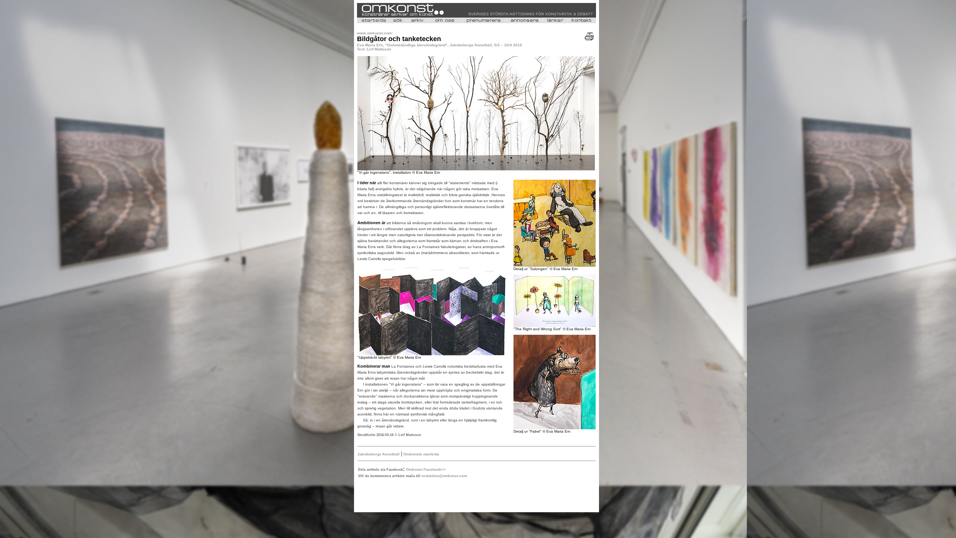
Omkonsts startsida (420, 454)
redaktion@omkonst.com (444, 476)
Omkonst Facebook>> (426, 469)
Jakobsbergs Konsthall (378, 454)
